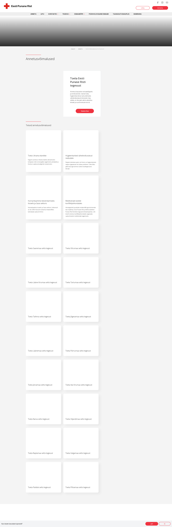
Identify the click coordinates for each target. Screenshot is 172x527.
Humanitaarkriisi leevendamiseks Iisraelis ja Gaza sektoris (41, 202)
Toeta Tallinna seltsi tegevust (39, 316)
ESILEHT (73, 49)
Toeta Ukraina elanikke (37, 155)
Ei (164, 524)
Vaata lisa (85, 111)
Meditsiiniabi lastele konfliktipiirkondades (73, 202)
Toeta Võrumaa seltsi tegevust (77, 248)
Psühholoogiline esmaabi (99, 14)
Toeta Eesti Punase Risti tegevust (78, 81)
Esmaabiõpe (78, 14)
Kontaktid (52, 14)
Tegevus (65, 14)
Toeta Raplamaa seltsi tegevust (40, 453)
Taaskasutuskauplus (121, 14)
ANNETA (80, 49)
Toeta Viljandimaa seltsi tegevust (78, 419)
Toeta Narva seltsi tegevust (38, 419)
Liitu (42, 14)
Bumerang (138, 14)
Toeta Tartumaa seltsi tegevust (77, 282)
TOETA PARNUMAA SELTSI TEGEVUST (95, 49)
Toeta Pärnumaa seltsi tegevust (78, 351)
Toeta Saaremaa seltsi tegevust (40, 248)
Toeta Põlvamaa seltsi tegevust (77, 487)
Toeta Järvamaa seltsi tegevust (40, 385)
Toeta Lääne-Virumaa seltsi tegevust (42, 282)
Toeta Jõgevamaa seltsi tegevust (78, 316)
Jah (152, 524)
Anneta (33, 14)
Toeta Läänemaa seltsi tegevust (40, 351)
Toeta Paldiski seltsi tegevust (39, 487)
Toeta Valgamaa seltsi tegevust (77, 453)
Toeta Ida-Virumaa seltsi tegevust (78, 385)
